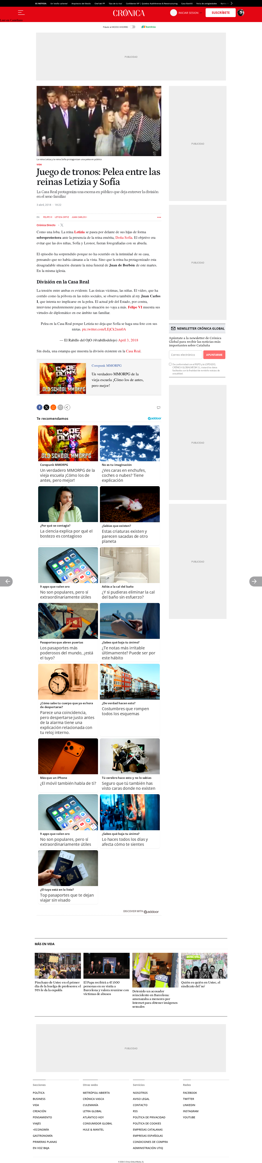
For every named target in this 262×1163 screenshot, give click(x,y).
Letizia (80, 231)
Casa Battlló (187, 3)
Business (39, 1099)
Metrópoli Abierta (96, 1093)
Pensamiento (42, 1117)
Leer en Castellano (11, 20)
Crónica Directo (46, 225)
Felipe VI (47, 217)
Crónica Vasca (93, 1099)
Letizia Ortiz (62, 217)
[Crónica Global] (131, 12)
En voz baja (41, 1148)
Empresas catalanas (148, 1129)
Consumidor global (97, 1123)
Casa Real (133, 350)
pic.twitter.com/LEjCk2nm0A (104, 329)
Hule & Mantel (93, 1129)
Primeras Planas (45, 1142)
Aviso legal (141, 1099)
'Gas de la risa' (115, 3)
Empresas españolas (148, 1135)
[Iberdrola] (148, 27)
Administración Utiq (148, 1148)
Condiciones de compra (150, 1142)
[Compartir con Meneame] (53, 407)
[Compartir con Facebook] (39, 407)
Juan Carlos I (79, 217)
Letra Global (92, 1111)
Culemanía (90, 1105)
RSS (135, 1111)
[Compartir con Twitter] (46, 407)
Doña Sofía (123, 237)
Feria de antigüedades (206, 3)
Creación (39, 1111)
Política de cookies (147, 1123)
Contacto (140, 1105)
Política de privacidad (149, 1117)
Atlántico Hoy (93, 1117)
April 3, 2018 (128, 340)
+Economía (41, 1129)
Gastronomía (43, 1135)
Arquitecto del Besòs (81, 3)
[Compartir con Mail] (60, 407)
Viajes (37, 1123)
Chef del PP (100, 3)
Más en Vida (44, 944)
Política (38, 1093)
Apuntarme (214, 355)
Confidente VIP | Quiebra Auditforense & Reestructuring (151, 3)
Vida (39, 164)
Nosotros (140, 1093)
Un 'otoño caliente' (59, 3)
